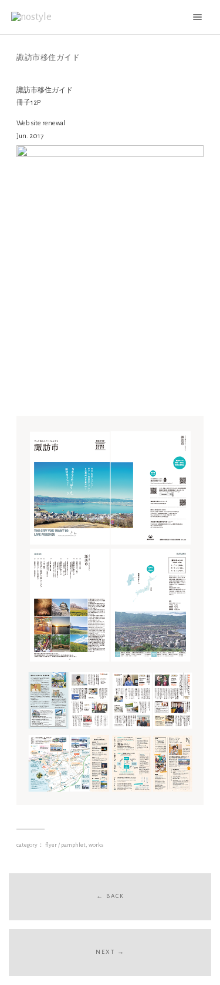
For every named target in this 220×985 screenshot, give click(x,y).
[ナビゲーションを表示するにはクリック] (195, 17)
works (96, 845)
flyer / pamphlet (65, 845)
